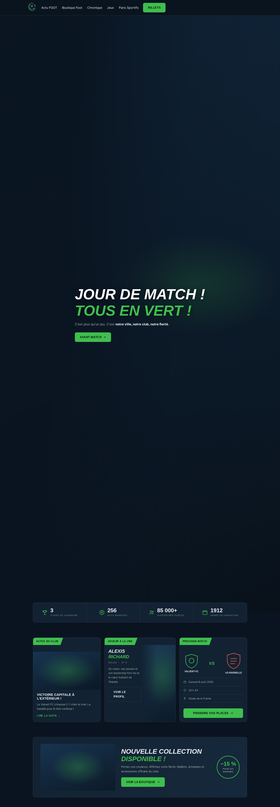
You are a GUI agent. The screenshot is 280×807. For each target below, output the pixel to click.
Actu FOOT (49, 8)
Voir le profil (120, 694)
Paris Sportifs (128, 8)
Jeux (110, 8)
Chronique (94, 8)
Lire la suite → (48, 715)
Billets (154, 7)
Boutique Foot (72, 8)
